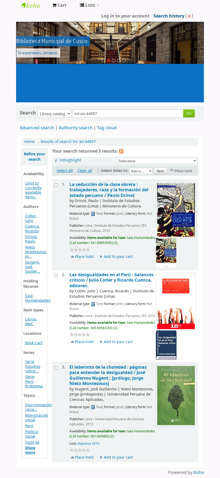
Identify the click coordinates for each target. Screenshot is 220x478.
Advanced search (37, 128)
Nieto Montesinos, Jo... (36, 252)
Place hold (84, 257)
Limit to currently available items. (33, 190)
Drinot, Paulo (31, 239)
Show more (30, 450)
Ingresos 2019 (88, 443)
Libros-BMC (31, 322)
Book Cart (33, 343)
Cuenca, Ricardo (32, 229)
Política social (31, 434)
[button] (59, 5)
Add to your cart (118, 257)
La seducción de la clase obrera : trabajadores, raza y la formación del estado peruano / (108, 190)
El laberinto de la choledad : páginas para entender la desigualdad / (108, 375)
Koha (198, 472)
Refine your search (34, 156)
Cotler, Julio (31, 218)
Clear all (85, 171)
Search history (168, 16)
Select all (65, 171)
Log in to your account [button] (125, 16)
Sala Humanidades (37, 298)
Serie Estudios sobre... (33, 366)
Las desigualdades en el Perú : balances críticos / (111, 280)
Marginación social (36, 418)
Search (28, 113)
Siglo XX (32, 442)
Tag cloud (107, 128)
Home (29, 142)
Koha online (34, 5)
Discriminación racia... (38, 407)
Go (188, 113)
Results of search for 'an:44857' (69, 142)
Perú (29, 426)
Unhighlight (70, 160)
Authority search (76, 128)
